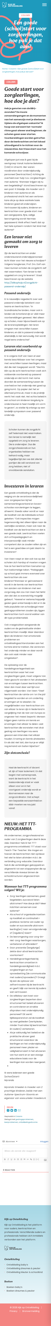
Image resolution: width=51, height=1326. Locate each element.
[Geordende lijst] (17, 1159)
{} (34, 1159)
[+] (37, 1159)
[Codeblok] (27, 1159)
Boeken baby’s (14, 1287)
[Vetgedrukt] (4, 1159)
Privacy (13, 1311)
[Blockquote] (24, 1159)
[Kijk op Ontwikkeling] (12, 5)
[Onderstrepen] (11, 1159)
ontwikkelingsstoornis (28, 1122)
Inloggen (44, 1141)
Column (12, 69)
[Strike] (14, 1159)
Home (5, 69)
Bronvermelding (30, 1311)
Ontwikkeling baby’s (17, 1264)
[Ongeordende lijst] (21, 1159)
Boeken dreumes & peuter (21, 1290)
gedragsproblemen (24, 1119)
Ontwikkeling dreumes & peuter (23, 1268)
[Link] (31, 1159)
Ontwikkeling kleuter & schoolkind (25, 1272)
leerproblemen (11, 1122)
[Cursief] (8, 1159)
